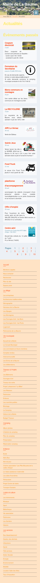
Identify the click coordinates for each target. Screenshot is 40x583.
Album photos (7, 428)
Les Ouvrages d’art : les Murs (13, 319)
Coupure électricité (9, 44)
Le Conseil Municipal (10, 345)
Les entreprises (8, 295)
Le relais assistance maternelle (13, 472)
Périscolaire (7, 479)
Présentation (7, 440)
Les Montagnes (8, 315)
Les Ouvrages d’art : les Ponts (13, 323)
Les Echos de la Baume (11, 361)
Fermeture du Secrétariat (11, 67)
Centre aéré (10, 228)
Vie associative (8, 513)
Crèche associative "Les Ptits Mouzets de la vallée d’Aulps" (18, 467)
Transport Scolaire (9, 487)
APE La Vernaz (11, 128)
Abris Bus (6, 458)
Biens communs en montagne (14, 91)
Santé (5, 547)
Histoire (5, 525)
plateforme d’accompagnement (14, 183)
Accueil (14, 16)
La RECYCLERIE (12, 109)
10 (34, 254)
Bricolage (6, 406)
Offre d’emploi (11, 207)
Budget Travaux (8, 418)
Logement (6, 327)
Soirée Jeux (10, 143)
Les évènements (8, 497)
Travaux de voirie (9, 382)
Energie (5, 559)
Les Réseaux (7, 390)
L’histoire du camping (10, 432)
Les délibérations (9, 364)
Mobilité (5, 567)
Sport (5, 505)
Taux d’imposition (9, 575)
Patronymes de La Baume (12, 331)
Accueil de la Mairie (9, 341)
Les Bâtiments (8, 375)
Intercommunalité (9, 357)
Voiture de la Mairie (9, 414)
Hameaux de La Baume (11, 307)
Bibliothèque (7, 509)
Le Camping (7, 410)
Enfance (6, 398)
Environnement (8, 563)
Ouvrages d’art (8, 378)
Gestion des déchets (10, 539)
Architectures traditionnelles (12, 299)
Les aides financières (10, 476)
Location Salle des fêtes (11, 571)
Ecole (5, 454)
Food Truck (10, 164)
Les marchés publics (10, 402)
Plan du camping (9, 436)
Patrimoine (6, 394)
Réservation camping (10, 444)
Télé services (7, 551)
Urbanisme (7, 543)
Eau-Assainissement (10, 535)
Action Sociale (8, 555)
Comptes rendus (8, 353)
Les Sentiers (7, 521)
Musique (6, 501)
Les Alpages (7, 311)
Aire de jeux (7, 462)
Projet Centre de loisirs (11, 483)
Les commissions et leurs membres (15, 349)
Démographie (7, 303)
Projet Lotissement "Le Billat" (13, 386)
